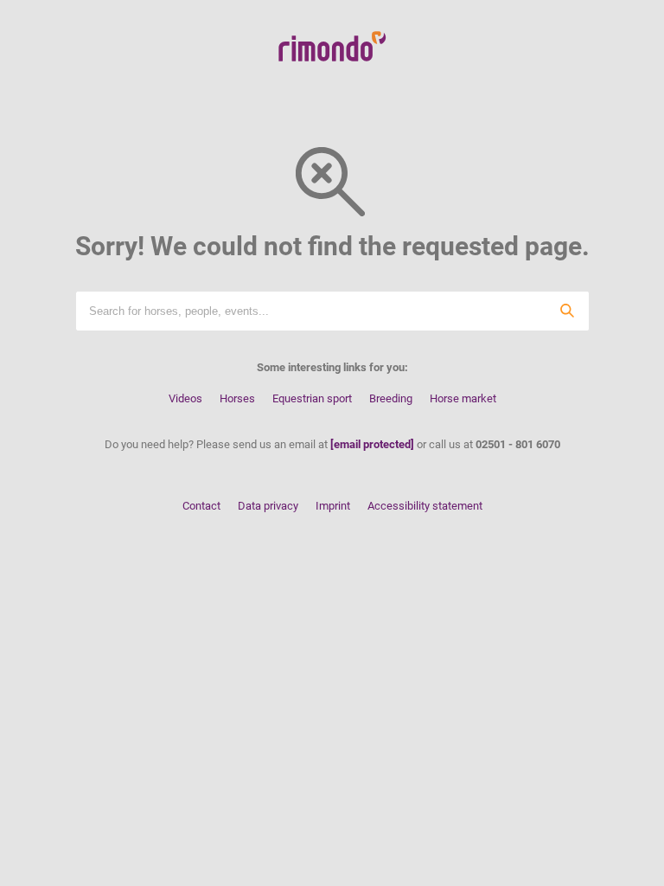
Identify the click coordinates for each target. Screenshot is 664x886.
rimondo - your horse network (332, 46)
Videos (185, 398)
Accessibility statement (424, 505)
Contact (201, 505)
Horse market (463, 398)
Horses (237, 398)
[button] (568, 311)
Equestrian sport (312, 398)
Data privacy (268, 505)
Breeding (390, 398)
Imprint (333, 505)
